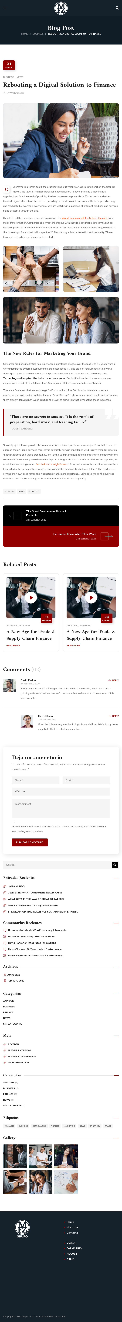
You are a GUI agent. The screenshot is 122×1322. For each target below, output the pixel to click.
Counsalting (39, 1126)
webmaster (17, 93)
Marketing (69, 1126)
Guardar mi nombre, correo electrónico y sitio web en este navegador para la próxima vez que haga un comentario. (59, 829)
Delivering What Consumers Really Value (35, 892)
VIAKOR (71, 1243)
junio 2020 (13, 974)
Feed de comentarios (22, 1056)
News (20, 77)
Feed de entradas (19, 1050)
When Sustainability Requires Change (33, 905)
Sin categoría (12, 1023)
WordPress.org (18, 1062)
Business (38, 33)
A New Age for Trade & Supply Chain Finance (30, 635)
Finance (8, 1012)
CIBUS (70, 1259)
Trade (108, 1126)
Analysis (11, 625)
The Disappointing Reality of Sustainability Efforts (43, 911)
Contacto (72, 1233)
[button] (117, 8)
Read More (13, 645)
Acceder (13, 1044)
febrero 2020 (15, 980)
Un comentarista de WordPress (27, 930)
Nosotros (72, 1227)
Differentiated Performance (44, 949)
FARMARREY (74, 1248)
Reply (115, 680)
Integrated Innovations (41, 936)
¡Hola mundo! (16, 886)
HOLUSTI (72, 1254)
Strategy (34, 491)
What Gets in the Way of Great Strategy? (36, 899)
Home (24, 33)
